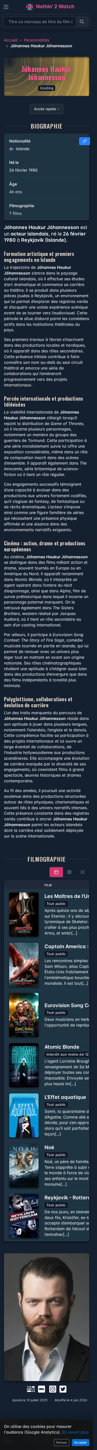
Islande (22, 148)
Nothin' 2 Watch (54, 6)
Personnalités (36, 40)
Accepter (80, 1442)
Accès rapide (45, 109)
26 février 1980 (23, 170)
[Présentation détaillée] (56, 872)
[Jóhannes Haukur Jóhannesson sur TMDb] (31, 1388)
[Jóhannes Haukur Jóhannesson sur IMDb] (42, 1388)
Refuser (61, 1442)
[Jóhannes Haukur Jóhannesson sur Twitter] (62, 1388)
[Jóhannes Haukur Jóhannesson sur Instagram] (52, 1388)
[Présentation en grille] (69, 872)
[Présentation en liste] (82, 872)
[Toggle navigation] (6, 7)
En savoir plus (75, 1432)
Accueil (11, 40)
